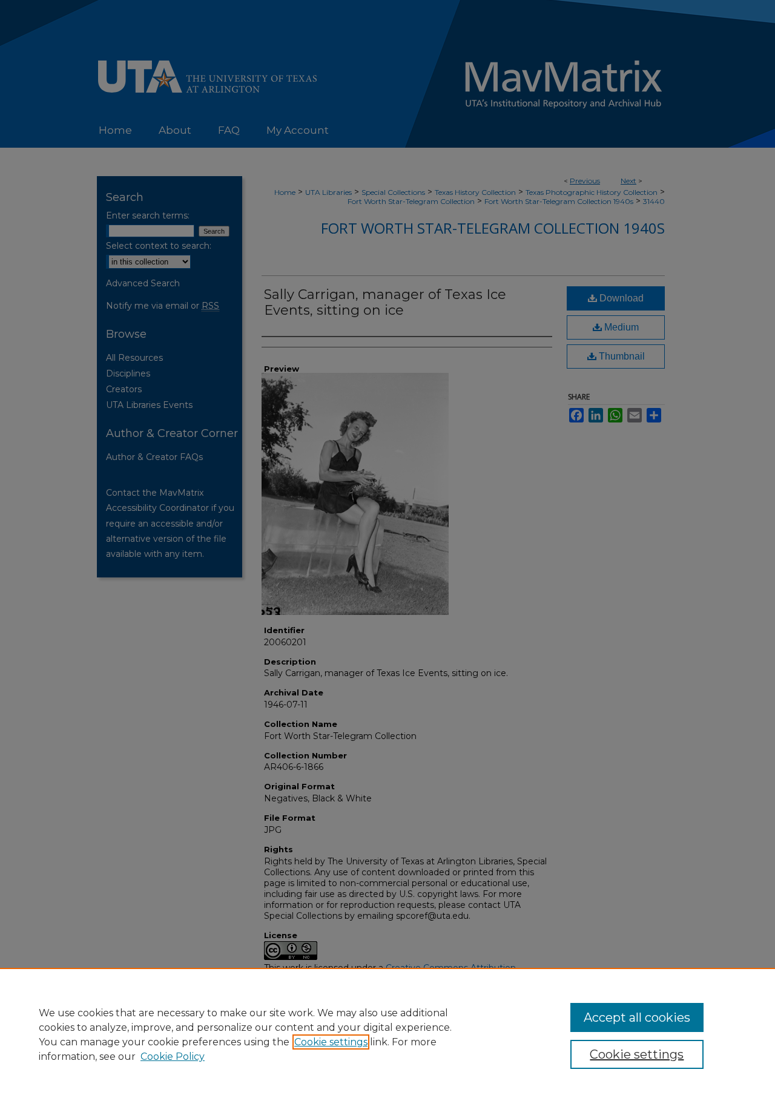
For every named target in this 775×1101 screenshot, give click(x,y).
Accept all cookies (637, 1017)
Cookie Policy (172, 1056)
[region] (387, 1034)
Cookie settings (331, 1042)
